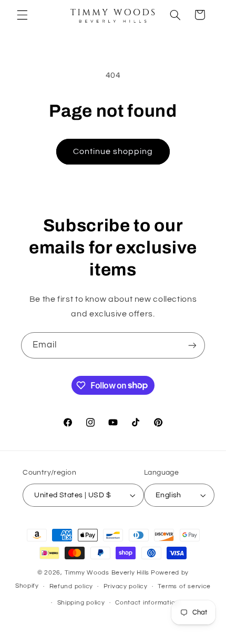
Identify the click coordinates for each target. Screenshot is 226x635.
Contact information (147, 603)
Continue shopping (113, 151)
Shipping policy (81, 603)
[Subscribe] (192, 345)
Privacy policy (126, 586)
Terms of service (184, 586)
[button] (22, 15)
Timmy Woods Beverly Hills (107, 573)
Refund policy (71, 586)
